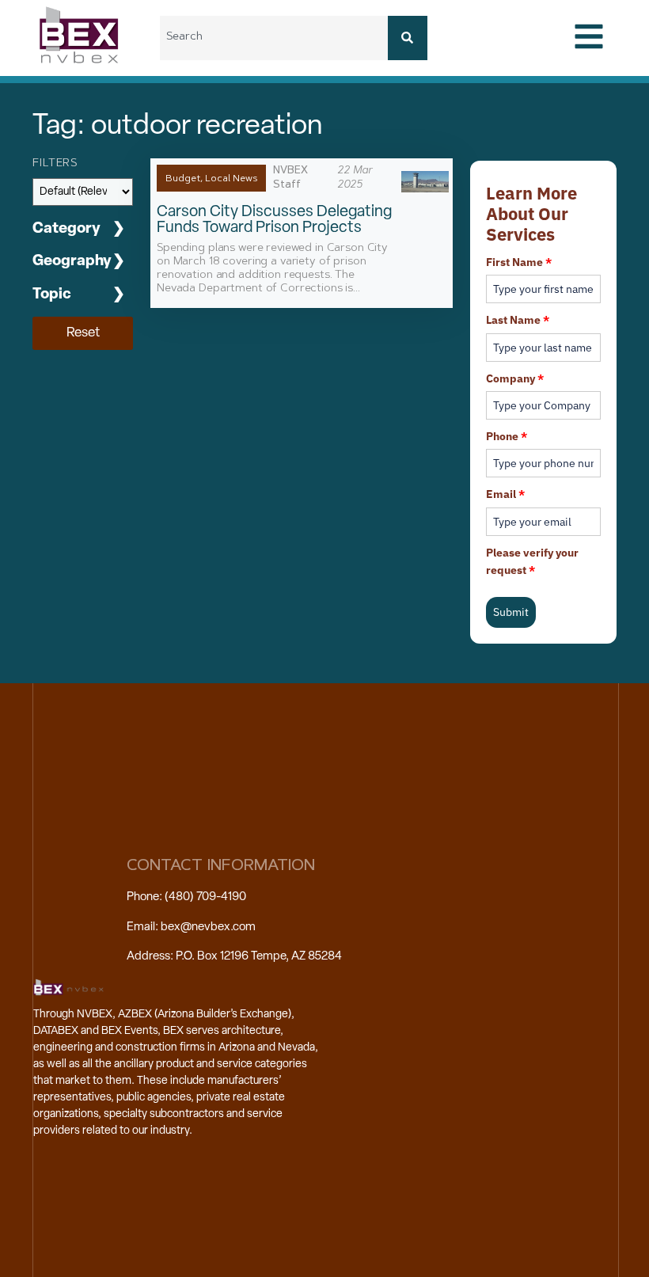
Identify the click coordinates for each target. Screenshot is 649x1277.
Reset (83, 333)
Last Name (517, 320)
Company (515, 378)
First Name (519, 262)
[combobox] (273, 38)
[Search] (407, 38)
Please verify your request (532, 561)
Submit (511, 612)
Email (505, 494)
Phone (506, 436)
